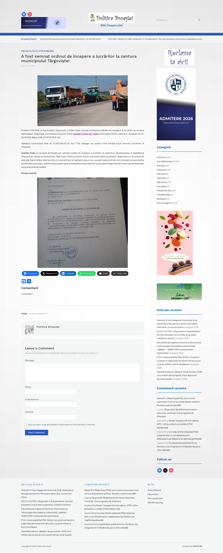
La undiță (161, 186)
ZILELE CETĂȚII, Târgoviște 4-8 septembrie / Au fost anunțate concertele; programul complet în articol (149, 39)
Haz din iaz (162, 182)
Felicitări (161, 174)
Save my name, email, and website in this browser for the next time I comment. (61, 424)
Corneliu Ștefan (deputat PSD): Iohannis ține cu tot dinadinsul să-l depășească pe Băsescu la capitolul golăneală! (179, 435)
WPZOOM (197, 546)
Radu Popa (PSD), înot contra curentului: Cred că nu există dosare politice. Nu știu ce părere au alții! (178, 402)
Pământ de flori (164, 190)
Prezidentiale (163, 195)
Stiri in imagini (46, 51)
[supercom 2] (179, 291)
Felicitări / (161, 178)
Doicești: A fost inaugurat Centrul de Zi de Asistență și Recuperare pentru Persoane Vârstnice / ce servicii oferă (177, 323)
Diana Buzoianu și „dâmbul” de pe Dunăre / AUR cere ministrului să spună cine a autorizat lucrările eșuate (179, 375)
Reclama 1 (162, 199)
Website (29, 412)
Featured (161, 170)
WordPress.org (155, 502)
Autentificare (154, 490)
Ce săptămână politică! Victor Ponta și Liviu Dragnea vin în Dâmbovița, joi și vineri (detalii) (178, 446)
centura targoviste (38, 313)
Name (28, 387)
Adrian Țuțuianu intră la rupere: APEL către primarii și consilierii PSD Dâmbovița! (178, 424)
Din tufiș (161, 166)
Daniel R (161, 398)
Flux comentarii (155, 498)
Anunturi (161, 157)
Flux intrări (153, 494)
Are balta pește (29, 51)
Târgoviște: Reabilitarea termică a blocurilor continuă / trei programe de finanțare (177, 413)
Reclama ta (162, 20)
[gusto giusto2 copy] (175, 243)
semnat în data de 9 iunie (86, 134)
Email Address (32, 399)
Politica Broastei (48, 326)
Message (29, 360)
